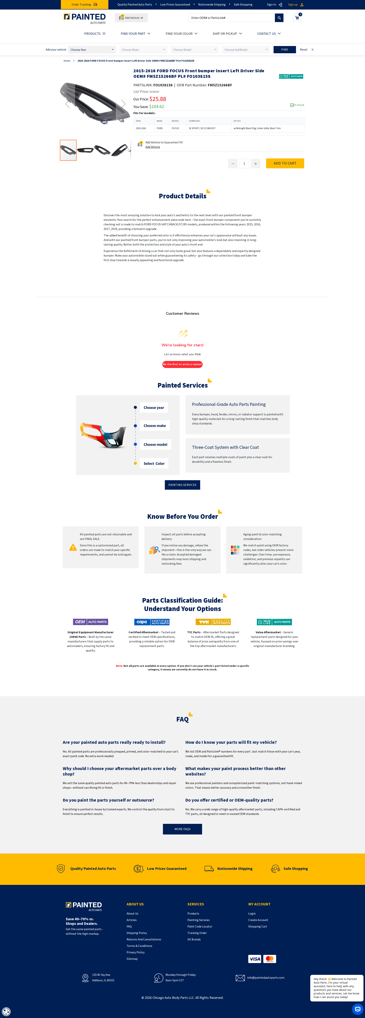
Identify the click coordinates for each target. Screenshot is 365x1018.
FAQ (129, 926)
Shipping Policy (137, 933)
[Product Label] (291, 76)
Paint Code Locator (199, 926)
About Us (132, 914)
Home (67, 61)
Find (284, 50)
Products (193, 914)
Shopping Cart (257, 926)
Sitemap (132, 959)
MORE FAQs (183, 829)
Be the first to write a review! (182, 364)
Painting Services (182, 485)
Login (252, 914)
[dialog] (6, 1011)
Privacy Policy (135, 952)
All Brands (194, 939)
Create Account (258, 920)
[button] (67, 103)
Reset (304, 50)
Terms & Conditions (139, 946)
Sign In (271, 4)
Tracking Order (197, 933)
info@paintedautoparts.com (265, 978)
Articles (132, 920)
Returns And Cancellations (144, 939)
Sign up (293, 4)
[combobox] (235, 18)
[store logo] (85, 19)
